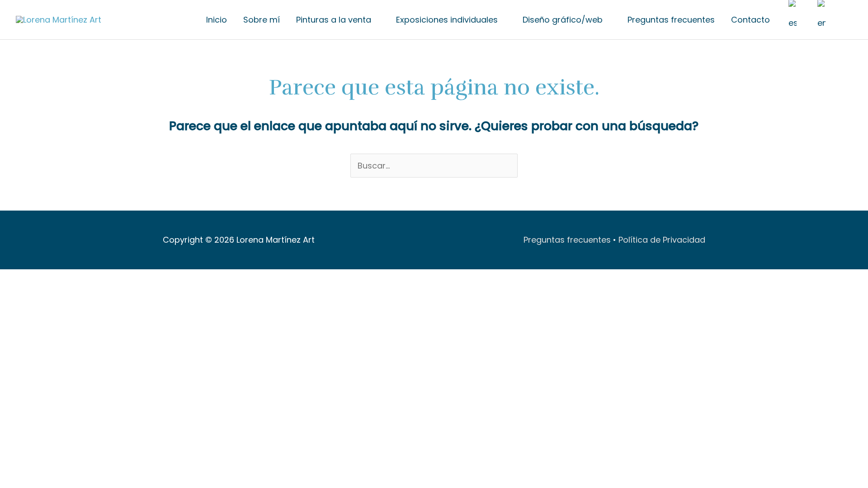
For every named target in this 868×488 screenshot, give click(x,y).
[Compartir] (50, 279)
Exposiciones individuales (447, 19)
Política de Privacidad (661, 239)
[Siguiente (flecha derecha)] (29, 294)
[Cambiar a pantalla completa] (29, 279)
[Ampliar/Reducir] (9, 279)
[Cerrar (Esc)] (70, 279)
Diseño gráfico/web (563, 19)
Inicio (216, 19)
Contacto (750, 19)
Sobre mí (261, 19)
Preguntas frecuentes (671, 19)
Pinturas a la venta (333, 19)
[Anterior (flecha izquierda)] (9, 294)
